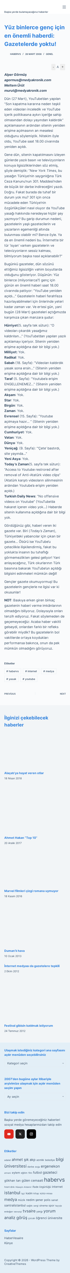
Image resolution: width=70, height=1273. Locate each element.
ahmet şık (20, 1159)
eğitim (24, 1172)
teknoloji (18, 1212)
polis (47, 1200)
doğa (37, 1167)
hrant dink (9, 1187)
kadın (29, 1193)
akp (32, 1160)
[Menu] (64, 7)
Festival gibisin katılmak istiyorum (28, 1025)
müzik (21, 1199)
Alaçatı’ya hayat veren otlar (24, 773)
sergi (35, 1205)
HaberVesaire (13, 1238)
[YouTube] (9, 1134)
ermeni (7, 1173)
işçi (23, 1193)
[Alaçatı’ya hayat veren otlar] (35, 749)
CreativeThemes (15, 1264)
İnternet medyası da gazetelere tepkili (32, 966)
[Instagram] (31, 1134)
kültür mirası (46, 1193)
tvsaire (29, 1211)
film (30, 1172)
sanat (54, 1199)
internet (31, 671)
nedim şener (34, 1200)
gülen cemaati (32, 1180)
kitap (36, 1193)
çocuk (31, 1218)
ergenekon (50, 1166)
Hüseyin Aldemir (23, 1187)
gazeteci (50, 1172)
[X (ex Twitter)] (20, 1134)
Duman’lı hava (14, 951)
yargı (39, 1211)
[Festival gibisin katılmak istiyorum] (35, 999)
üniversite (55, 1218)
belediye (50, 1159)
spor (51, 1205)
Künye (8, 1243)
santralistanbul (15, 1205)
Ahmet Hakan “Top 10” (20, 838)
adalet (7, 1160)
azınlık (40, 1159)
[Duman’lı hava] (35, 924)
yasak (11, 679)
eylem (16, 1172)
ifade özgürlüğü (41, 1186)
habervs (12, 671)
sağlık (29, 1205)
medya (48, 671)
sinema (43, 1205)
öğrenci (41, 1218)
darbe (30, 1166)
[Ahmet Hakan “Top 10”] (35, 809)
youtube (29, 679)
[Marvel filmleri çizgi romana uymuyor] (35, 868)
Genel (49, 54)
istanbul (12, 1192)
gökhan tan (12, 1180)
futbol (37, 1172)
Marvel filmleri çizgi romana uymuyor (31, 891)
